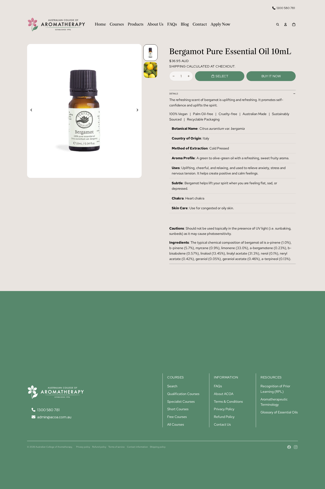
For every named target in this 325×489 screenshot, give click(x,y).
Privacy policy (83, 446)
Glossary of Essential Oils (279, 412)
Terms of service (116, 446)
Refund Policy (224, 417)
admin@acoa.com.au (53, 417)
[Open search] (277, 24)
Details (173, 93)
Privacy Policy (224, 409)
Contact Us (222, 424)
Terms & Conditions (228, 401)
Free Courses (177, 417)
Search (172, 386)
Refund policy (99, 446)
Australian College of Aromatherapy (54, 446)
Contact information (137, 446)
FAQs (218, 386)
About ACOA (223, 394)
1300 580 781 (285, 8)
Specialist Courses (181, 401)
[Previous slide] (30, 111)
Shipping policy (158, 446)
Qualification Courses (183, 394)
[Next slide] (138, 111)
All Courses (175, 424)
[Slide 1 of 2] (150, 53)
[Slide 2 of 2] (150, 70)
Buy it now (271, 76)
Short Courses (177, 409)
